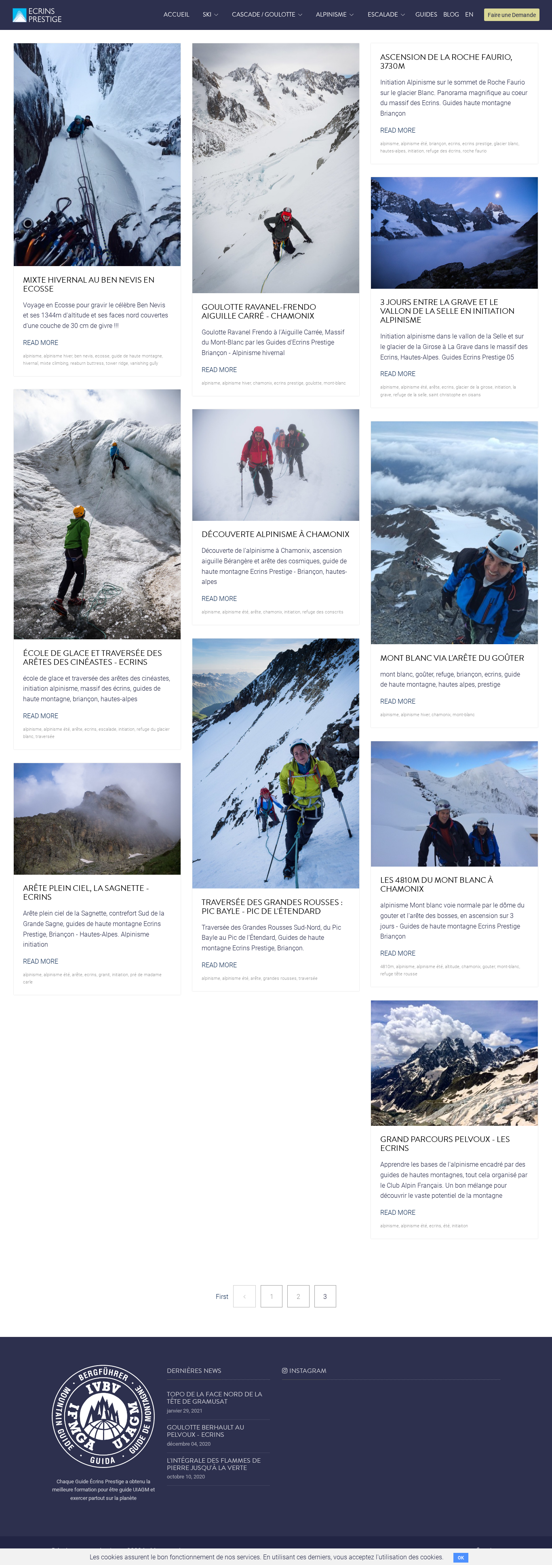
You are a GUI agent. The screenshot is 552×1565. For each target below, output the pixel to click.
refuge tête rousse (398, 974)
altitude (452, 966)
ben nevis (83, 356)
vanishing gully (144, 363)
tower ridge (117, 363)
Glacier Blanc (506, 143)
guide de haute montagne (137, 356)
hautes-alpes (393, 151)
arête (434, 387)
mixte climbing (54, 363)
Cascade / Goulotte (263, 14)
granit (104, 974)
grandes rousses (280, 978)
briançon (437, 143)
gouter (488, 966)
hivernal (30, 363)
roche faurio (475, 151)
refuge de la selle (410, 394)
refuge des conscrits (322, 612)
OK (461, 1557)
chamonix (262, 383)
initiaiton (460, 1225)
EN (469, 14)
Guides (426, 14)
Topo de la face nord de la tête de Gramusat (214, 1397)
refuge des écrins (443, 151)
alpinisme (32, 356)
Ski (207, 14)
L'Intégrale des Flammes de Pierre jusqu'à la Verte (214, 1464)
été (446, 1225)
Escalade (383, 14)
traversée (45, 736)
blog (451, 14)
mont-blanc (335, 383)
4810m (387, 966)
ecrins (454, 143)
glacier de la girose (474, 387)
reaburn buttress (87, 363)
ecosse (102, 356)
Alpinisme (331, 14)
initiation (416, 151)
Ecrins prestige (288, 383)
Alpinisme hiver (58, 356)
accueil (176, 14)
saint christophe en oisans (455, 394)
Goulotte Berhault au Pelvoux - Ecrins (205, 1431)
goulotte (313, 383)
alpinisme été (414, 143)
